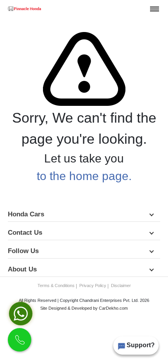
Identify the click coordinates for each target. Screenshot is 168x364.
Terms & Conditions (56, 285)
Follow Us (24, 251)
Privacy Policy (92, 285)
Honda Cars (27, 214)
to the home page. (84, 176)
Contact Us (26, 232)
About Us (23, 269)
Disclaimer (121, 285)
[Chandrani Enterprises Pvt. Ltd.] (24, 8)
